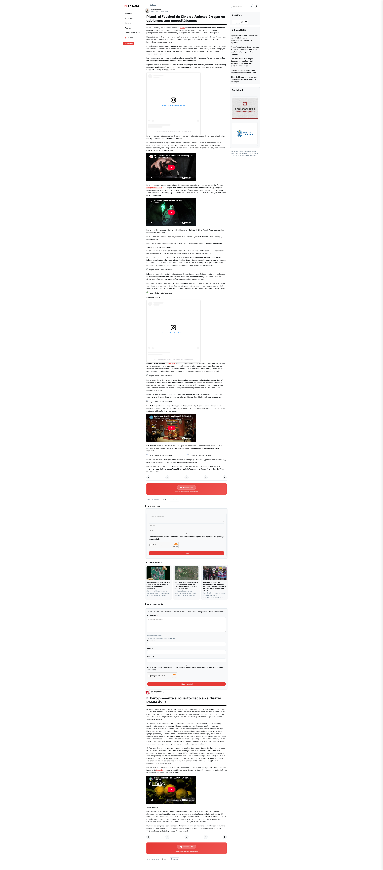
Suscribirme (129, 43)
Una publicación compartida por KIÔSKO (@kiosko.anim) (173, 131)
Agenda (128, 28)
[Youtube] (246, 22)
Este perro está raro (154, 188)
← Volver (151, 5)
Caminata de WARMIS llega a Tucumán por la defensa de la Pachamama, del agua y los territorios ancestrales (242, 62)
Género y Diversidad (132, 33)
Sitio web (150, 657)
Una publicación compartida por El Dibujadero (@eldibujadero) (173, 359)
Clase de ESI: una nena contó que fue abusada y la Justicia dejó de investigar (244, 79)
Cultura (128, 23)
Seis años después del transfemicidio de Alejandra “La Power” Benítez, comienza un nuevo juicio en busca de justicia (214, 586)
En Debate (130, 38)
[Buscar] (251, 6)
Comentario (152, 616)
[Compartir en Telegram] (206, 477)
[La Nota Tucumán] (148, 692)
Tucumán (128, 14)
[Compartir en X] (167, 477)
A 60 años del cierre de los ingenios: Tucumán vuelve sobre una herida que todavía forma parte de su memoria (245, 50)
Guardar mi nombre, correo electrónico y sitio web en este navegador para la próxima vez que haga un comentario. (186, 538)
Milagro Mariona (156, 9)
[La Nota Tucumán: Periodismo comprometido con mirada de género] (131, 6)
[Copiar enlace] (225, 477)
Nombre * (151, 640)
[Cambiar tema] (257, 6)
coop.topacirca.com (249, 156)
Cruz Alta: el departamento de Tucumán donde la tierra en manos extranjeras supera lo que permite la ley (186, 585)
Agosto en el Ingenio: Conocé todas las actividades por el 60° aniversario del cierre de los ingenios (244, 39)
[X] (238, 22)
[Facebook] (234, 22)
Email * (150, 649)
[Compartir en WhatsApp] (187, 477)
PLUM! (182, 28)
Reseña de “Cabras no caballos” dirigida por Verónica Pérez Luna (243, 71)
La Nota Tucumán (156, 691)
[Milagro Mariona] (148, 10)
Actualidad (129, 18)
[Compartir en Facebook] (148, 477)
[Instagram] (242, 22)
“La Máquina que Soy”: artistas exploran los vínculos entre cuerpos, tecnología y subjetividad (158, 585)
